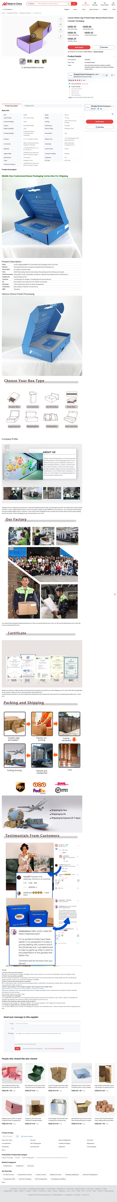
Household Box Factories (25, 1174)
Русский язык (42, 1191)
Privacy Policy (85, 1195)
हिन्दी (83, 1191)
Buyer (75, 9)
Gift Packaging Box (35, 1143)
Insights (105, 1188)
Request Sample (98, 51)
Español (22, 1191)
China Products (23, 1188)
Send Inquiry (79, 47)
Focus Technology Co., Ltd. (46, 1195)
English (16, 1191)
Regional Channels (80, 1188)
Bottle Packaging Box (41, 1179)
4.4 (92, 109)
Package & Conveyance (25, 13)
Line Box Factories (41, 1174)
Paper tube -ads (6, 1140)
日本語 (78, 1191)
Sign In (70, 97)
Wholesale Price (61, 1188)
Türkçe (94, 1191)
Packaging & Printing (12, 13)
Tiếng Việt (100, 1191)
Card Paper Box (34, 1147)
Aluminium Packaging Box (90, 1174)
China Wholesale (51, 1188)
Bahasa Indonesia (109, 1191)
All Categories (8, 9)
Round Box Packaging (25, 1179)
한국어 (73, 1191)
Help (83, 9)
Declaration (77, 1195)
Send (17, 1048)
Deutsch (55, 1191)
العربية (68, 1191)
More (3, 1182)
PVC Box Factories (8, 1174)
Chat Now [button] (105, 47)
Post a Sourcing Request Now (54, 1048)
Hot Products (13, 1188)
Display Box (61, 1147)
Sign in (113, 5)
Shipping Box (90, 1143)
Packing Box (5, 1147)
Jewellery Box (19, 1166)
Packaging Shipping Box (72, 1174)
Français (35, 1191)
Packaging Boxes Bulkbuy (58, 1179)
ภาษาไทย (88, 1191)
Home (3, 13)
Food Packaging (91, 1147)
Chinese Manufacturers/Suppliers (37, 1188)
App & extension (93, 9)
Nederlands (62, 1191)
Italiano (49, 1191)
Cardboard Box (7, 1166)
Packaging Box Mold (9, 1179)
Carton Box (90, 1140)
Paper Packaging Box (64, 1140)
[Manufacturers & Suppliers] (12, 4)
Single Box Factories (55, 1174)
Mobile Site (98, 1188)
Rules (114, 9)
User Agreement (69, 1195)
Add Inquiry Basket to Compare (34, 67)
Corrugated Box (6, 1143)
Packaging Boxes (37, 13)
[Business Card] (112, 114)
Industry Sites (70, 1188)
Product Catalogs (27, 1136)
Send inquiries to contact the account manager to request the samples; (23, 988)
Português (28, 1191)
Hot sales (32, 1140)
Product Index (90, 1188)
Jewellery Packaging (64, 1143)
